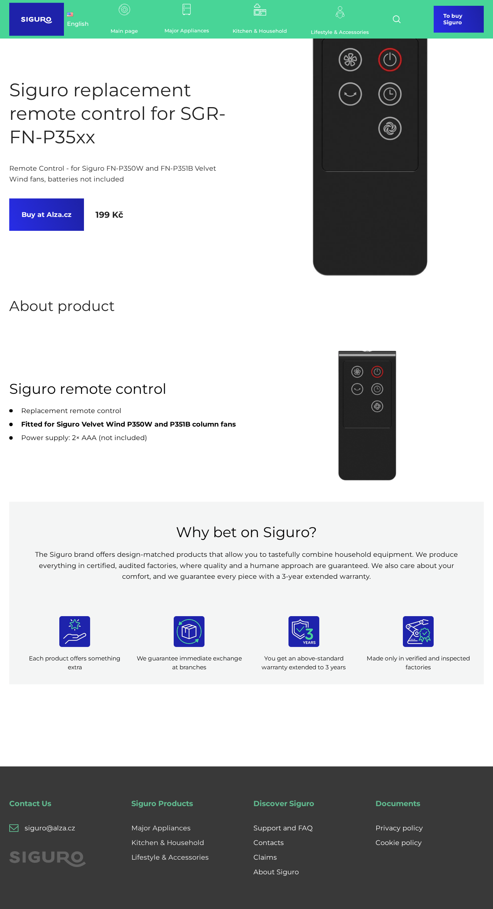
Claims (265, 857)
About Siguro (276, 872)
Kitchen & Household (167, 842)
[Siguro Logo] (36, 19)
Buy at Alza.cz (47, 214)
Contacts (268, 842)
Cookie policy (399, 842)
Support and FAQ (283, 828)
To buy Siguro (452, 19)
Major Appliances (161, 828)
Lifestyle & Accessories (170, 857)
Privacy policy (399, 828)
